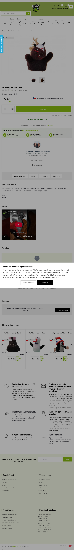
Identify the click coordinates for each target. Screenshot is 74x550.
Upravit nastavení (28, 282)
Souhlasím (45, 282)
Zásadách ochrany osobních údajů (48, 277)
